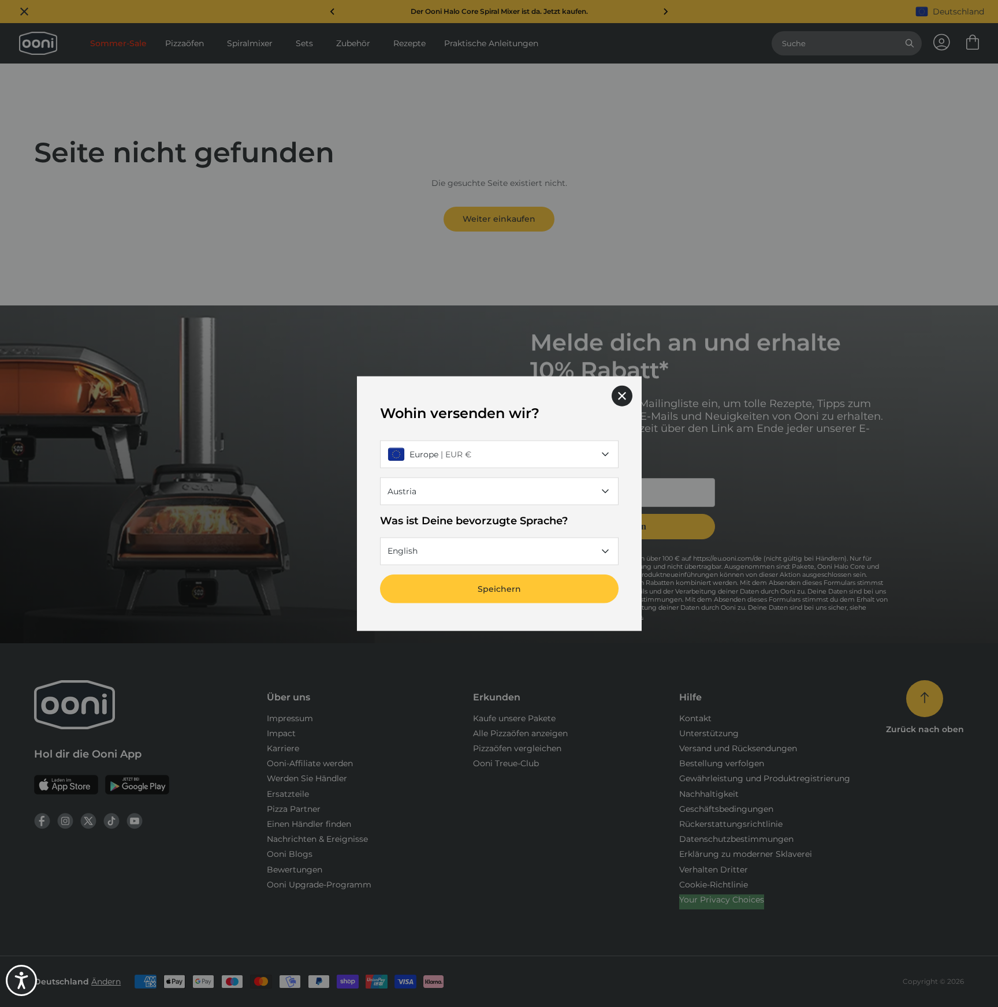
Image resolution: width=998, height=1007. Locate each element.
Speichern (499, 588)
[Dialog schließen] (622, 396)
